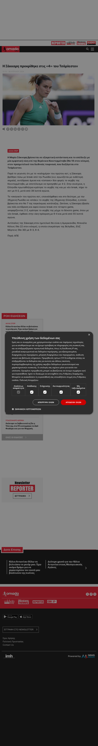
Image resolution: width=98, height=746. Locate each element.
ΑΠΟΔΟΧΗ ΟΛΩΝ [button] (73, 402)
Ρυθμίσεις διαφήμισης (73, 373)
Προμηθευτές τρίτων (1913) (54, 358)
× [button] (89, 335)
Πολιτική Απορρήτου (29, 380)
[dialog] (49, 373)
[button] (26, 409)
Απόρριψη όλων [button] (46, 402)
